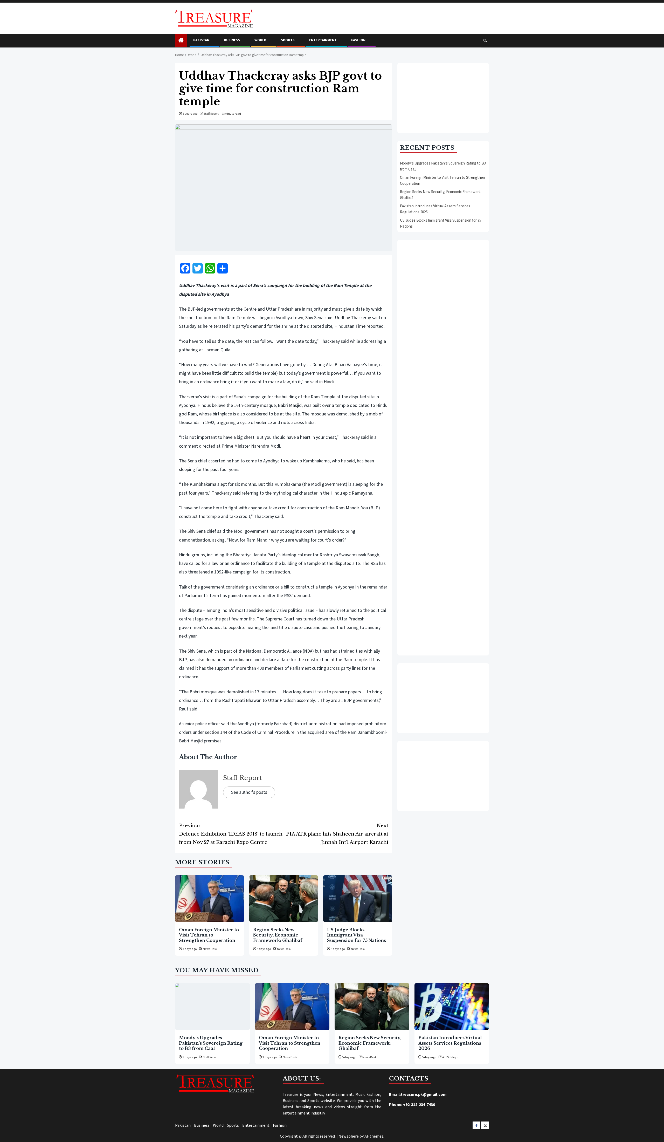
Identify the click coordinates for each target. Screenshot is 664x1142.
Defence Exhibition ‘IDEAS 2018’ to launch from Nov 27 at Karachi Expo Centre (230, 834)
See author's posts (249, 792)
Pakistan (201, 40)
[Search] (485, 41)
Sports (288, 40)
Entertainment (323, 40)
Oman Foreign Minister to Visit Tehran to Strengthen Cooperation (209, 935)
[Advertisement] (443, 98)
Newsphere (348, 1136)
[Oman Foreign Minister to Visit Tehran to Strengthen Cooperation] (209, 898)
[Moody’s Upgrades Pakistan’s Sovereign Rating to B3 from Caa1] (212, 1006)
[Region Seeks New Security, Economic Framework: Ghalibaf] (283, 898)
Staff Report (211, 114)
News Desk (210, 949)
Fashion (358, 40)
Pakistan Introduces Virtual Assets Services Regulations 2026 (450, 1043)
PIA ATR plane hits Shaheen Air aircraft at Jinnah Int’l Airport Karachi (337, 834)
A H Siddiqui (450, 1057)
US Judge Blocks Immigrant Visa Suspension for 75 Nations (356, 935)
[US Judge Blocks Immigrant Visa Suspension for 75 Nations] (357, 898)
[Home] (181, 40)
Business (232, 40)
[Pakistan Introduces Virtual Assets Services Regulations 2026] (451, 1006)
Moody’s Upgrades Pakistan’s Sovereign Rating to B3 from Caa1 (211, 1043)
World (260, 40)
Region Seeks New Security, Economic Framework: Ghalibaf (277, 935)
